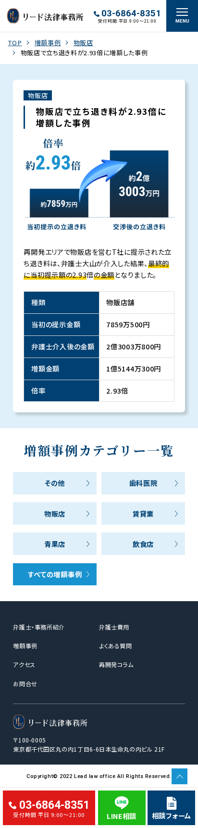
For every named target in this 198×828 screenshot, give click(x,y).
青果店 (54, 544)
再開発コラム (116, 664)
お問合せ (25, 684)
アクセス (24, 664)
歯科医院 (143, 483)
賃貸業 (143, 513)
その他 (55, 483)
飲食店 (143, 544)
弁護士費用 (114, 627)
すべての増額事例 (55, 574)
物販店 (83, 42)
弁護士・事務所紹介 (38, 627)
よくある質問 (115, 646)
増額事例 (48, 42)
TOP (15, 42)
